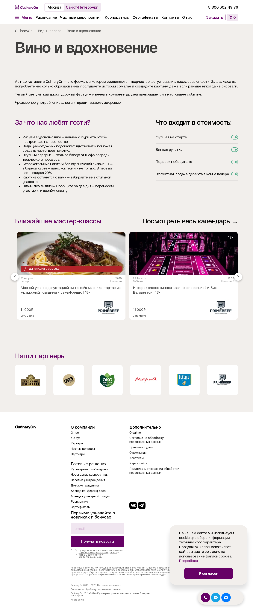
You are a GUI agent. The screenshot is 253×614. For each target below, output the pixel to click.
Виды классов (49, 31)
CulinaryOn (24, 31)
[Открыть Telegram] (215, 597)
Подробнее (188, 561)
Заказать (214, 17)
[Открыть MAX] (226, 597)
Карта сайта (138, 463)
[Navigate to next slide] (238, 277)
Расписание (46, 17)
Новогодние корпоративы (89, 474)
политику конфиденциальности (91, 556)
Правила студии (141, 447)
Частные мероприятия (80, 17)
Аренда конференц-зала (88, 490)
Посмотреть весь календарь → (190, 221)
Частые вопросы (83, 448)
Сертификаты (145, 17)
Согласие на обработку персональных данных (96, 589)
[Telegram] (142, 505)
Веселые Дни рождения (88, 480)
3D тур (76, 437)
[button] (23, 17)
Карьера (77, 443)
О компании (137, 452)
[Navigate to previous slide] (15, 277)
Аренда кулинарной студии (90, 496)
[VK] (133, 505)
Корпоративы (117, 17)
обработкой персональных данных (98, 552)
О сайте (135, 432)
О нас (187, 17)
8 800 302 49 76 (223, 7)
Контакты (170, 17)
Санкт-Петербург (82, 7)
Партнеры (78, 454)
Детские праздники (85, 485)
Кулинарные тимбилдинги (89, 469)
